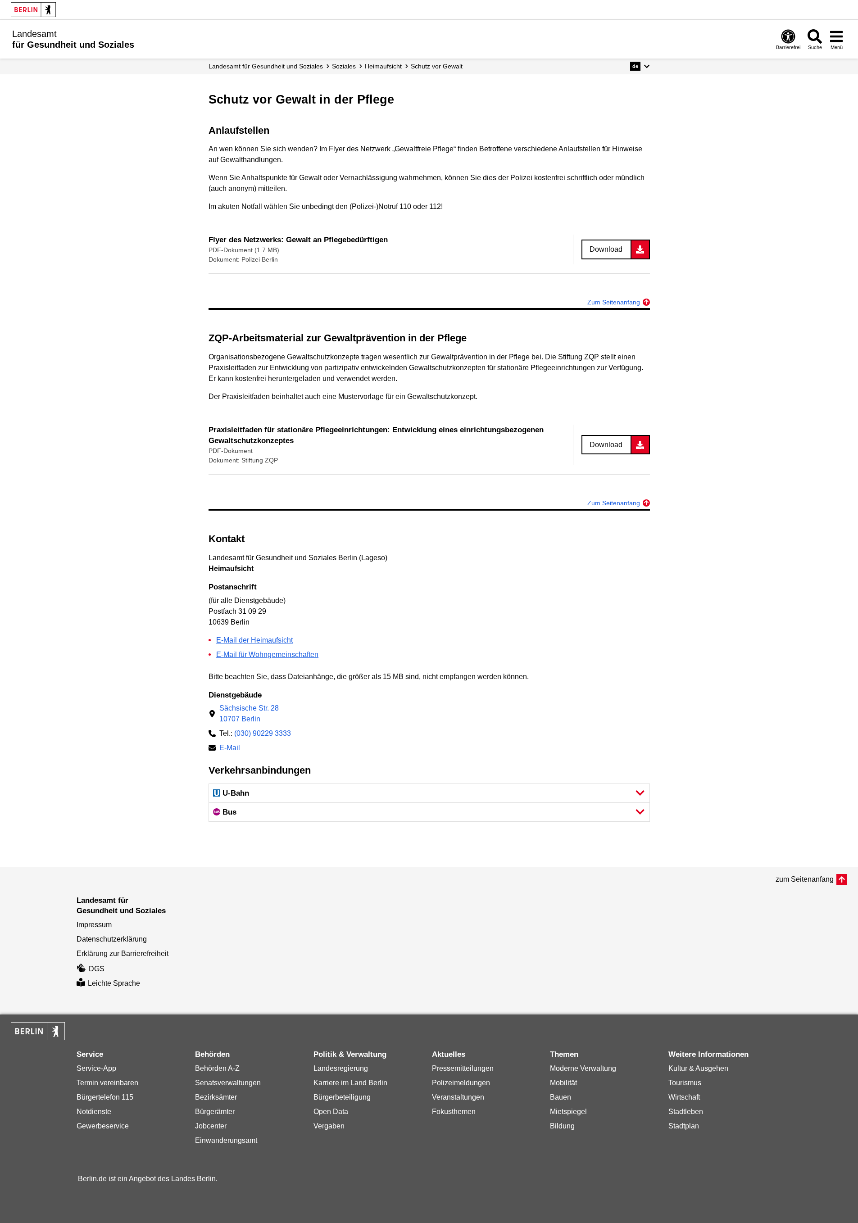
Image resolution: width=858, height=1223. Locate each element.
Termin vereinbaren (107, 1083)
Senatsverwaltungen (228, 1083)
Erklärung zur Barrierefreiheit (122, 953)
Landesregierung (340, 1068)
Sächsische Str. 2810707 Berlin (249, 713)
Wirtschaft (684, 1097)
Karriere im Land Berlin (350, 1083)
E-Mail (229, 748)
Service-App (96, 1068)
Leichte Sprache (114, 983)
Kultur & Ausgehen (698, 1068)
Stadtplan (683, 1126)
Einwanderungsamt (226, 1140)
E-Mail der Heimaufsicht (254, 640)
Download (606, 249)
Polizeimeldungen (461, 1083)
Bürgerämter (215, 1111)
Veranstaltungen (458, 1097)
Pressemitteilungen (463, 1068)
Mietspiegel (568, 1111)
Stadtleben (685, 1111)
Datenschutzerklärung (112, 939)
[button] (639, 66)
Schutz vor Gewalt (437, 66)
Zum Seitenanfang (613, 302)
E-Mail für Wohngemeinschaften (267, 654)
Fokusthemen (454, 1111)
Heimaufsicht (383, 66)
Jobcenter (211, 1126)
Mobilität (563, 1083)
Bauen (560, 1097)
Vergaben (329, 1126)
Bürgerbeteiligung (342, 1097)
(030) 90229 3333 (262, 733)
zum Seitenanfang (805, 879)
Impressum (94, 925)
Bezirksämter (216, 1097)
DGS (96, 969)
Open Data (330, 1111)
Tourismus (684, 1083)
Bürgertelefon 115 (105, 1097)
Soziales (344, 66)
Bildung (562, 1126)
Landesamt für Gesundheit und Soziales (266, 66)
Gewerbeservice (103, 1126)
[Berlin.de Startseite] (33, 9)
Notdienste (94, 1111)
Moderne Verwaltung (583, 1068)
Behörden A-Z (217, 1068)
